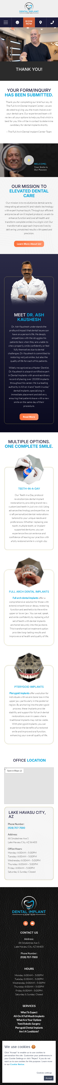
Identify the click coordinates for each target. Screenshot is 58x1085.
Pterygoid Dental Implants (29, 1027)
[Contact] (52, 22)
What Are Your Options (29, 1019)
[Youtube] (32, 923)
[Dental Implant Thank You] (40, 22)
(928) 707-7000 (16, 827)
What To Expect (29, 1012)
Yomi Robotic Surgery (29, 1023)
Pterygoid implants (19, 693)
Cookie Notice (17, 1064)
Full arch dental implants (25, 597)
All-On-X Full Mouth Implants (29, 1016)
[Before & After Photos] (17, 22)
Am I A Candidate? (29, 1031)
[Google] (25, 923)
